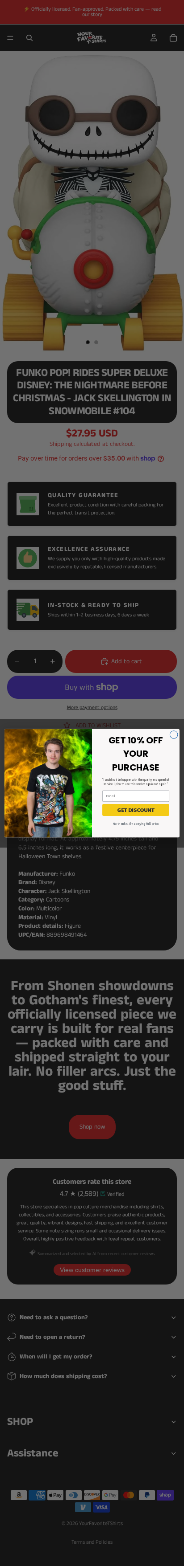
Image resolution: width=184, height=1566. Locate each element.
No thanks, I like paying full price (136, 823)
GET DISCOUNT (136, 810)
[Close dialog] (174, 734)
